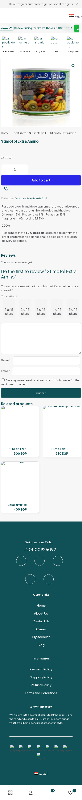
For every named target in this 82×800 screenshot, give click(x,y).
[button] (73, 66)
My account (41, 637)
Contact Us (41, 621)
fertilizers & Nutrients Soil (30, 133)
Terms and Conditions (41, 693)
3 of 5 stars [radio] (41, 311)
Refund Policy (41, 685)
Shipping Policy (41, 677)
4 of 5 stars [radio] (57, 311)
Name (6, 360)
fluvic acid (59, 449)
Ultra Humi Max (17, 504)
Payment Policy (41, 669)
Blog (41, 645)
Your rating (9, 296)
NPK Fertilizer (17, 449)
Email (5, 371)
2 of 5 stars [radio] (25, 311)
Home (5, 133)
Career (41, 629)
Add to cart (41, 180)
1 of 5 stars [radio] (9, 311)
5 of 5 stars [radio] (73, 311)
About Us (41, 613)
